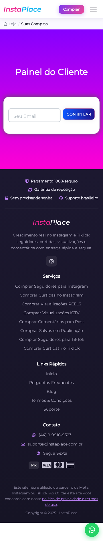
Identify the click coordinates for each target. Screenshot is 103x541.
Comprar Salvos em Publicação (51, 330)
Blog (51, 391)
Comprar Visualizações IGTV (51, 312)
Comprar (71, 9)
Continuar (79, 114)
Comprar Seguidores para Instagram (51, 286)
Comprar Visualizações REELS (51, 304)
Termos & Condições (51, 400)
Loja (13, 23)
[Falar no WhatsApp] (92, 530)
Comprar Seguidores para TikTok (51, 339)
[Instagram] (51, 261)
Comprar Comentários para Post (51, 321)
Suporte (51, 409)
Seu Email (24, 116)
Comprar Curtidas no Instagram (52, 295)
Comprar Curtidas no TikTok (52, 348)
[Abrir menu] (93, 9)
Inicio (51, 373)
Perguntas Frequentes (51, 382)
